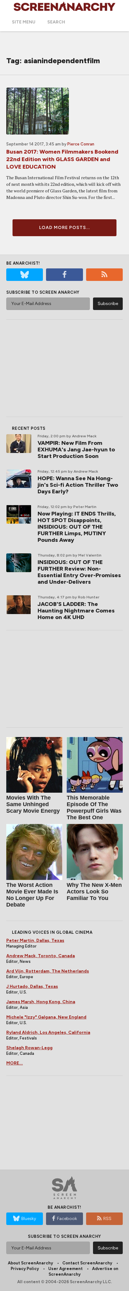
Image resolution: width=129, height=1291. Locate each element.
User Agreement (65, 1268)
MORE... (14, 1063)
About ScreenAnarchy (30, 1263)
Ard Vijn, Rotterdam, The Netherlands (47, 971)
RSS (107, 1218)
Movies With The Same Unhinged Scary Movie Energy (33, 804)
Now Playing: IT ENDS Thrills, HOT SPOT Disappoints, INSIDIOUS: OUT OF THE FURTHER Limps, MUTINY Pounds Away (77, 526)
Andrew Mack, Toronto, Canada (40, 955)
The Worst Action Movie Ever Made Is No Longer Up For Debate (32, 895)
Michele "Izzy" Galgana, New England (46, 1017)
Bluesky (28, 1218)
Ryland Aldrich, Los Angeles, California (48, 1032)
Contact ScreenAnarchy (87, 1263)
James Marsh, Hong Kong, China (40, 1001)
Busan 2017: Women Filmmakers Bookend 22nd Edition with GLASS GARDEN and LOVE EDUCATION (62, 159)
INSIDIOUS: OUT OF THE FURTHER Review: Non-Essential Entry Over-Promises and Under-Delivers (79, 572)
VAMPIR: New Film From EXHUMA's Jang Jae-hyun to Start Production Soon (76, 450)
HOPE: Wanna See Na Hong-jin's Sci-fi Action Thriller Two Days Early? (78, 485)
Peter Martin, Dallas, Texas (35, 940)
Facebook (67, 1218)
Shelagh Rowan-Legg (29, 1047)
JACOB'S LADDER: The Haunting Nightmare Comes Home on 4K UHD (76, 611)
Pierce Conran (80, 144)
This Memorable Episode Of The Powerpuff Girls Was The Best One (94, 808)
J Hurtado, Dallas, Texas (32, 986)
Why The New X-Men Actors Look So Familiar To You (94, 891)
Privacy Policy (25, 1268)
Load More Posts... (64, 227)
